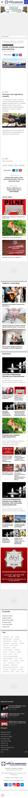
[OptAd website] (20, 126)
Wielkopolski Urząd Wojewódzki (10, 667)
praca (21, 658)
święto (22, 671)
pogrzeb (19, 652)
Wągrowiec (21, 165)
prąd (11, 660)
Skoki (4, 662)
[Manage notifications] (2, 795)
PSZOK (15, 165)
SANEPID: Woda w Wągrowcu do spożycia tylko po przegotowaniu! (13, 217)
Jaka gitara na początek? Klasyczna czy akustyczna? (13, 305)
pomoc (15, 654)
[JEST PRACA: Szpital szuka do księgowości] (8, 468)
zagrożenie (20, 669)
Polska (10, 654)
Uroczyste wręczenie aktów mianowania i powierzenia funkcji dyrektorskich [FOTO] (20, 413)
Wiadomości (11, 45)
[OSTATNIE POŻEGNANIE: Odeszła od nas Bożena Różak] (8, 533)
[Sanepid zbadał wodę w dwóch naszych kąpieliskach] (8, 390)
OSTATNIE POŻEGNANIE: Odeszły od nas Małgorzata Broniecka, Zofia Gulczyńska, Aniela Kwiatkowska (12, 502)
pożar (16, 658)
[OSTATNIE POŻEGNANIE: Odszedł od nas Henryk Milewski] (8, 406)
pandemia (5, 652)
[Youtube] (18, 784)
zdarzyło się (6, 671)
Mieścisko (22, 643)
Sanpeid (22, 660)
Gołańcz (15, 641)
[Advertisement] (14, 25)
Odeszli (2, 745)
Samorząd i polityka (5, 747)
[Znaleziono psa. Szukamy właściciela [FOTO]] (14, 425)
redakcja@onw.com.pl (19, 780)
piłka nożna (12, 652)
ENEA (12, 636)
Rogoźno (16, 660)
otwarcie (10, 165)
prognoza (5, 660)
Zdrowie (3, 749)
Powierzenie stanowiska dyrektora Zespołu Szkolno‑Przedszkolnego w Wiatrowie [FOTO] (20, 476)
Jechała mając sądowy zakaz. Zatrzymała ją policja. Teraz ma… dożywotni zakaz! (14, 179)
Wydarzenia (5, 618)
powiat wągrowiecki (7, 658)
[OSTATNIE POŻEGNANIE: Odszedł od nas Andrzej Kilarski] (14, 365)
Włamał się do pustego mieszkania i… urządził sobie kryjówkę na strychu (19, 458)
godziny (5, 165)
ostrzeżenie (17, 649)
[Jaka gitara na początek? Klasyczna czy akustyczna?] (14, 295)
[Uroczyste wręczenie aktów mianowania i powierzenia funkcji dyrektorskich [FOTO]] (20, 406)
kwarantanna (14, 643)
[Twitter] (10, 784)
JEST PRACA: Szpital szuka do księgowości (11, 257)
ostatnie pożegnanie (7, 649)
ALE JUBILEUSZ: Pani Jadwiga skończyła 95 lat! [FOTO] (7, 525)
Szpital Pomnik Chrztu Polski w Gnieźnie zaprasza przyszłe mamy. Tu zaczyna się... (14, 326)
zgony (12, 671)
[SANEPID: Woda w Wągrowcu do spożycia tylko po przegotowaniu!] (20, 390)
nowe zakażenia (6, 647)
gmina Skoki (16, 639)
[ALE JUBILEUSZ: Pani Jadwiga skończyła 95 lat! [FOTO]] (8, 519)
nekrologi (5, 645)
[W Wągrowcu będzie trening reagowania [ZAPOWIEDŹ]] (20, 519)
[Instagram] (14, 784)
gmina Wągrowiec (7, 641)
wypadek (22, 667)
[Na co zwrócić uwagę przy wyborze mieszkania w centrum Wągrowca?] (14, 337)
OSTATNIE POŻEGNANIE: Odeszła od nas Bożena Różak (6, 540)
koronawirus (6, 643)
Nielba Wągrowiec (14, 645)
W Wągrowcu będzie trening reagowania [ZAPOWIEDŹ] (19, 525)
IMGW (20, 641)
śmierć (17, 671)
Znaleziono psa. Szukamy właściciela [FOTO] (12, 237)
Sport (2, 752)
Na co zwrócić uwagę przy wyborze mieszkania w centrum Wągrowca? (12, 347)
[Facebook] (6, 784)
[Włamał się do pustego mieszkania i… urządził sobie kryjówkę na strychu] (20, 451)
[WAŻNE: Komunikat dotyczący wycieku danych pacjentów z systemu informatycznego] (8, 451)
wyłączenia (5, 669)
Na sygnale (4, 622)
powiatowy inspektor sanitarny (10, 656)
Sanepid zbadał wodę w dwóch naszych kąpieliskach (7, 397)
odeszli (14, 647)
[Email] (22, 784)
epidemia (17, 636)
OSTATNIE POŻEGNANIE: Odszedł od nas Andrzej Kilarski (13, 375)
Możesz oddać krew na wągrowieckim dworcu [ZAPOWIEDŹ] (14, 189)
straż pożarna (11, 662)
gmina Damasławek (7, 639)
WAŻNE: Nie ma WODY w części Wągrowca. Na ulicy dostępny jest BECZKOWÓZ (19, 541)
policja (4, 654)
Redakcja (4, 51)
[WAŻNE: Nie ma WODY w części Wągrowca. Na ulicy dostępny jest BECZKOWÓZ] (20, 533)
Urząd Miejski (6, 665)
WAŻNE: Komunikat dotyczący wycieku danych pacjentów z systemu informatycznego (7, 458)
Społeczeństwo (5, 45)
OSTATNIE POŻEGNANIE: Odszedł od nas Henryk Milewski (6, 413)
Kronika (4, 627)
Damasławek (6, 636)
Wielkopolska (14, 665)
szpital (18, 662)
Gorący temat (5, 624)
